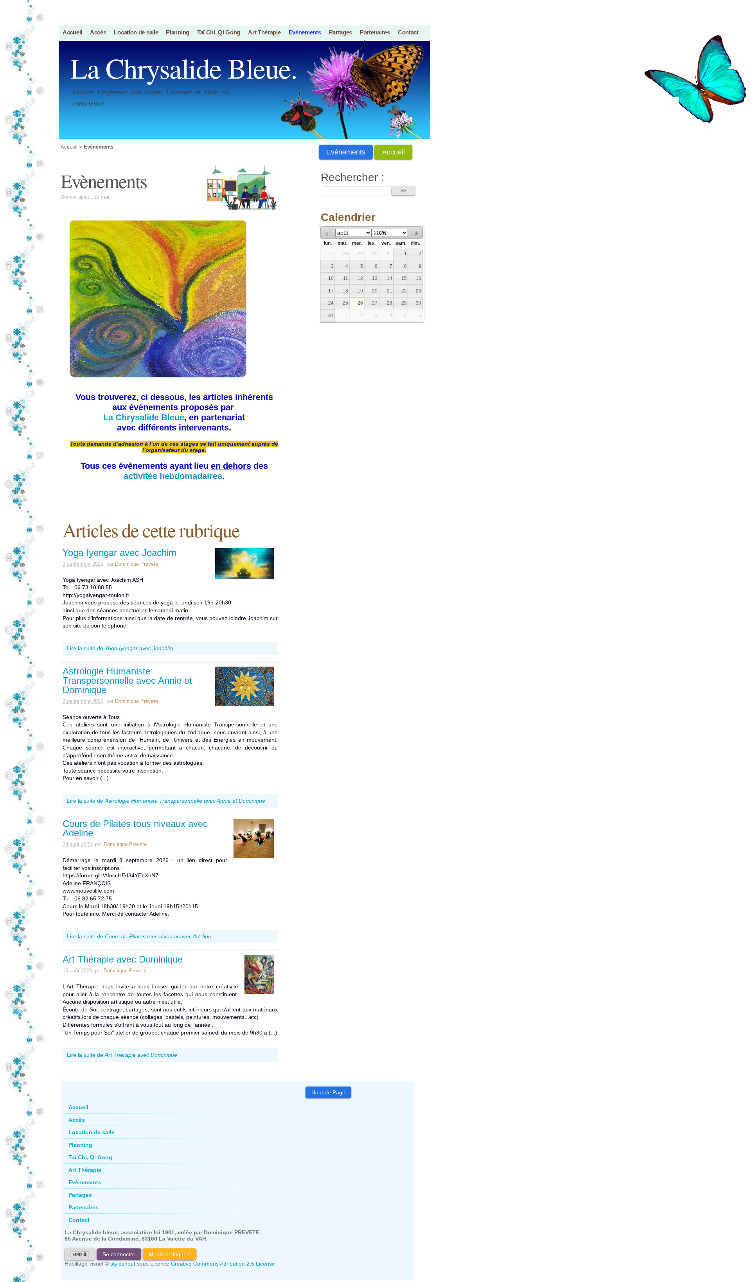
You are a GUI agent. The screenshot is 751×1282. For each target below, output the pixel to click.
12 (360, 278)
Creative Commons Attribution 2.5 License (223, 1263)
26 (360, 303)
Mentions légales (169, 1254)
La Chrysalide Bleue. (183, 67)
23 (418, 291)
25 (345, 303)
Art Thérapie (264, 32)
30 (374, 253)
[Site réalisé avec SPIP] (80, 1254)
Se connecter (118, 1254)
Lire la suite (120, 648)
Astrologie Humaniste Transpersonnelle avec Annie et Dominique (127, 680)
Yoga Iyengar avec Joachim (119, 552)
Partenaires (375, 32)
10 (331, 278)
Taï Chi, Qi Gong (218, 32)
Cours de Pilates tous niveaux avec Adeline (135, 828)
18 (345, 291)
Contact (408, 32)
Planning (177, 32)
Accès (98, 32)
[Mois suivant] (416, 233)
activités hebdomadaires (173, 476)
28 (345, 253)
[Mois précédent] (327, 233)
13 (374, 278)
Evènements (305, 32)
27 (331, 253)
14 (389, 278)
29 (360, 253)
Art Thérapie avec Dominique (123, 959)
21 (389, 291)
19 (360, 291)
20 (374, 291)
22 (404, 291)
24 (331, 303)
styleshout (122, 1263)
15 (404, 278)
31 (389, 253)
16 (418, 278)
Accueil (72, 32)
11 (345, 278)
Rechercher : (352, 177)
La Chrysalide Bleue (143, 417)
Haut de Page (328, 1092)
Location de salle (136, 32)
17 (331, 291)
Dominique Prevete (136, 564)
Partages (340, 32)
